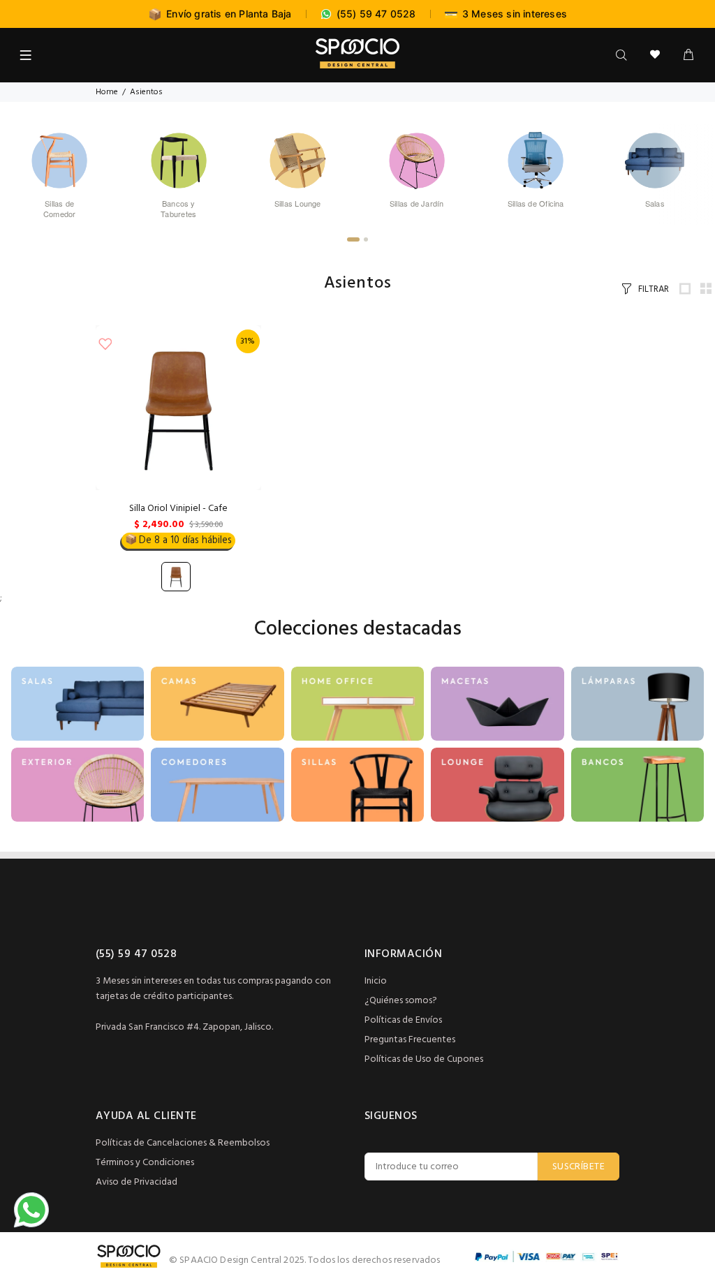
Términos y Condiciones (145, 1163)
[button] (353, 239)
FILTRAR (653, 289)
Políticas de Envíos (403, 1020)
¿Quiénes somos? (400, 1001)
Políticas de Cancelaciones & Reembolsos (183, 1143)
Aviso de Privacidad (136, 1182)
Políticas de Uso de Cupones (423, 1059)
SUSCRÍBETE (578, 1167)
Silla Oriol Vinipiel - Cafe (178, 509)
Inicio (375, 981)
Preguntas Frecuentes (409, 1040)
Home (107, 92)
